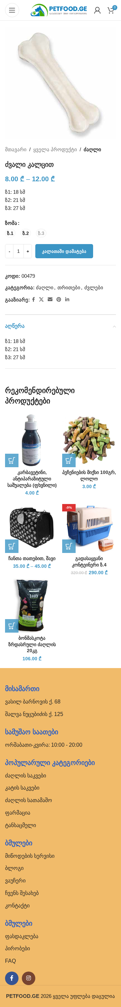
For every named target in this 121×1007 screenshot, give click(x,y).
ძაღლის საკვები (25, 775)
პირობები (17, 948)
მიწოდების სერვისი (29, 856)
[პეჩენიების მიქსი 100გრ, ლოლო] (89, 440)
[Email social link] (50, 299)
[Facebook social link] (33, 299)
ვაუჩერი (15, 880)
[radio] (10, 233)
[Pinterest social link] (58, 299)
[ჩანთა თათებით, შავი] (32, 526)
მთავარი (16, 149)
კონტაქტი (17, 905)
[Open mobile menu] (12, 10)
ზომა (11, 223)
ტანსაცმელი (20, 825)
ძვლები (93, 287)
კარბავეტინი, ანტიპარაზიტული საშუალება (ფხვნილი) (32, 479)
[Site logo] (58, 9)
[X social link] (41, 299)
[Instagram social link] (28, 978)
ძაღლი (92, 149)
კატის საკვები (22, 788)
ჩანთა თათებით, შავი (31, 558)
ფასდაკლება (21, 936)
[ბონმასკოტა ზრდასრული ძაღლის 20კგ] (32, 606)
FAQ (10, 961)
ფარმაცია (17, 813)
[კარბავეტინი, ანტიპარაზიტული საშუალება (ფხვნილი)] (32, 440)
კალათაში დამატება (64, 251)
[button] (11, 460)
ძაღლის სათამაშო (28, 800)
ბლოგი (14, 868)
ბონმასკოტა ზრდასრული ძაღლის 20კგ (32, 645)
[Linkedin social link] (67, 299)
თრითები (68, 287)
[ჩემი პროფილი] (97, 10)
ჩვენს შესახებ (22, 893)
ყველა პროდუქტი (55, 149)
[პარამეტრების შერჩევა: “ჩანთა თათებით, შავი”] (11, 546)
